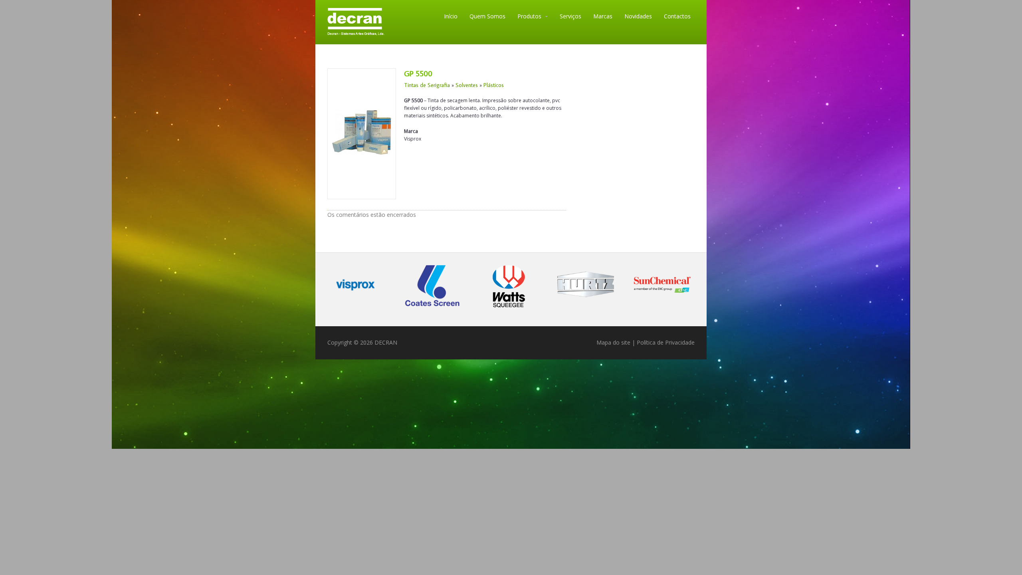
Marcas (602, 16)
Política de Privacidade (666, 342)
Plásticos (493, 85)
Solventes (467, 85)
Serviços (570, 16)
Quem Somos (487, 16)
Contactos (677, 16)
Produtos (529, 16)
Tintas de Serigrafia (427, 85)
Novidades (638, 16)
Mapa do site (613, 342)
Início (451, 16)
